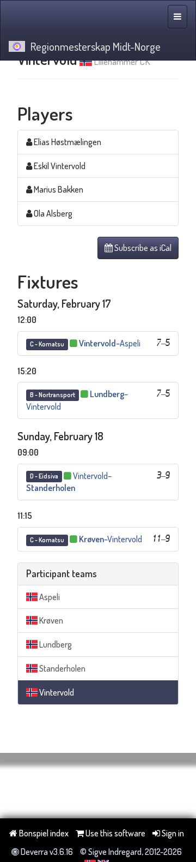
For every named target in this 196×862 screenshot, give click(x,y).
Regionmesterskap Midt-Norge (95, 46)
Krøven (50, 620)
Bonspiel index (43, 833)
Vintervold (56, 692)
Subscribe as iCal (142, 247)
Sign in (172, 833)
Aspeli (49, 596)
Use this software (114, 833)
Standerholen (61, 668)
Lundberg (55, 644)
